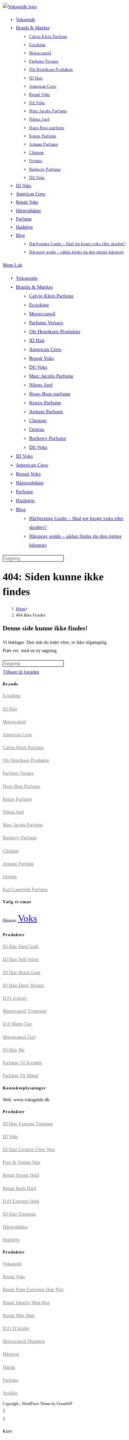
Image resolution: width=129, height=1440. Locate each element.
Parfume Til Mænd (20, 1075)
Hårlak (9, 1367)
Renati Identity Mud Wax (26, 1302)
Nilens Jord (41, 385)
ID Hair (37, 340)
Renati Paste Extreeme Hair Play (33, 1289)
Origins (36, 429)
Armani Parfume (46, 411)
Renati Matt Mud (18, 1315)
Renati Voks (41, 358)
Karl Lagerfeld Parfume (25, 889)
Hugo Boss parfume (49, 393)
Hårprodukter (30, 482)
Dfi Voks (38, 367)
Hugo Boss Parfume (21, 786)
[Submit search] (67, 560)
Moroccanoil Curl (19, 1037)
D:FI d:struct (15, 998)
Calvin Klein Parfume (51, 296)
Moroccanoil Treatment (25, 1011)
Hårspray (10, 920)
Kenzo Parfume (45, 402)
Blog (21, 509)
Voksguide (27, 278)
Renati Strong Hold (21, 1175)
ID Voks (24, 456)
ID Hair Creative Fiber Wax (29, 1149)
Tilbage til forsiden (21, 672)
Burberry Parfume (47, 438)
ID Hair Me (13, 1050)
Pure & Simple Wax (21, 1162)
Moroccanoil (42, 313)
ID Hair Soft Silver (21, 959)
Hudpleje (25, 500)
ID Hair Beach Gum (21, 972)
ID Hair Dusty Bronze (23, 985)
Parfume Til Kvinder (22, 1062)
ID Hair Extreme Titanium (28, 1123)
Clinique (38, 420)
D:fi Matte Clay (17, 1024)
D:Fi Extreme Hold (21, 1201)
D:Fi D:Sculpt (16, 1328)
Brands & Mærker (34, 287)
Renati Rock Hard (19, 1188)
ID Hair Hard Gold (20, 946)
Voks (27, 918)
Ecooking (39, 304)
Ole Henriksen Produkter (54, 331)
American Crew (45, 349)
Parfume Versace (46, 322)
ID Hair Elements (19, 1214)
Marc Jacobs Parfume (51, 376)
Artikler (10, 1393)
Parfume (24, 491)
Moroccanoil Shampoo (24, 1341)
